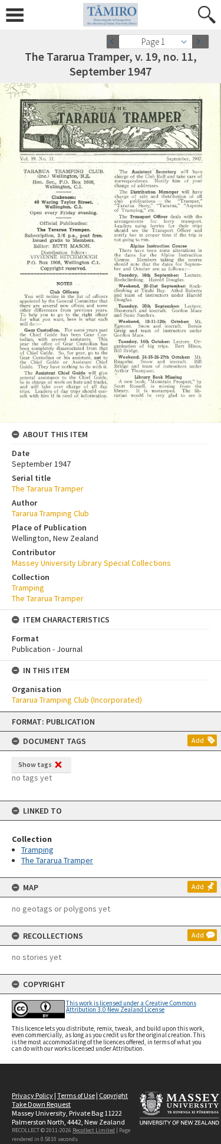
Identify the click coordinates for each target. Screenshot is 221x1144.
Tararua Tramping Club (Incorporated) (77, 699)
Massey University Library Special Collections (91, 563)
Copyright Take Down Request (70, 1100)
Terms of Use (76, 1095)
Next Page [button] (200, 41)
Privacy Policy (32, 1095)
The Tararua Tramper (57, 860)
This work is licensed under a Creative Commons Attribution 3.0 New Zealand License (131, 1006)
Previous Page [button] (115, 41)
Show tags (35, 764)
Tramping (37, 849)
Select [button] (187, 41)
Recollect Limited (93, 1130)
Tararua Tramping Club (50, 513)
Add (198, 740)
